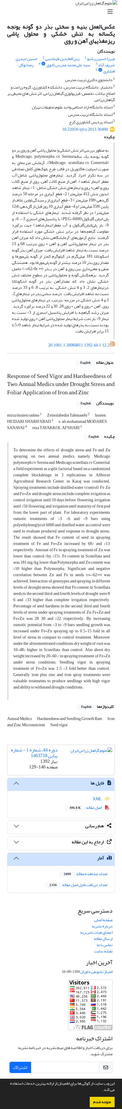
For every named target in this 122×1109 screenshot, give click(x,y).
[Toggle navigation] (62, 11)
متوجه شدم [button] (102, 1101)
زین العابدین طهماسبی (62, 59)
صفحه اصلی (103, 920)
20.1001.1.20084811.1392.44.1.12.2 (79, 345)
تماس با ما (105, 945)
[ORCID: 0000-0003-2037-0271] (43, 64)
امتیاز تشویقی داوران (96, 972)
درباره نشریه (102, 926)
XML (97, 799)
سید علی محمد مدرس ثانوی (68, 65)
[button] (101, 1090)
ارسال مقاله (103, 939)
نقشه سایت (103, 951)
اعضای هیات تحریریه (96, 932)
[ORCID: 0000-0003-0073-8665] (100, 70)
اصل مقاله (86, 808)
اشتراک (20, 1067)
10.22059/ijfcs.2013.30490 (85, 129)
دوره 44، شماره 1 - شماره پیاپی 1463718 (34, 753)
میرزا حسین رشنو (101, 59)
